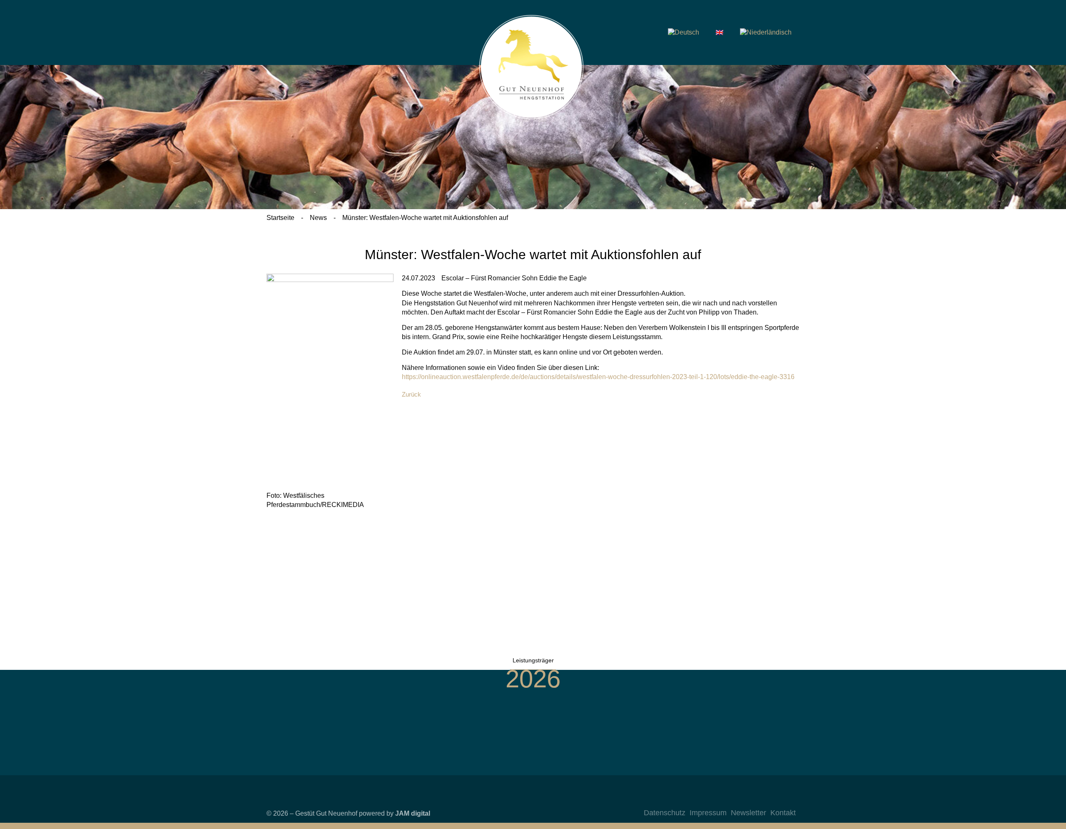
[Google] (787, 799)
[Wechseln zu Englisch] (719, 32)
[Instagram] (737, 799)
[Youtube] (770, 799)
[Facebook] (754, 799)
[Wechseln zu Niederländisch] (766, 32)
